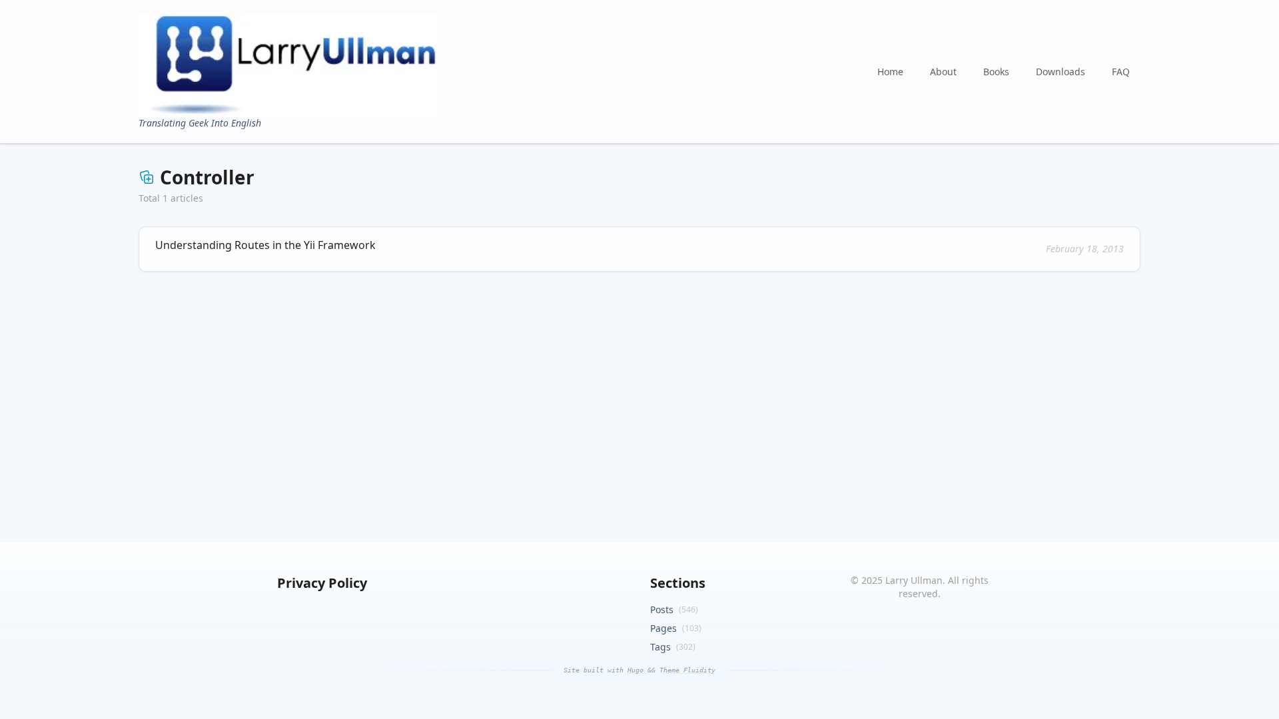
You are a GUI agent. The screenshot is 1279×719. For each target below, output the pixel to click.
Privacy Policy (322, 583)
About (943, 71)
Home (890, 71)
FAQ (1121, 71)
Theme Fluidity (687, 670)
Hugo (637, 670)
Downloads (1060, 71)
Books (996, 71)
